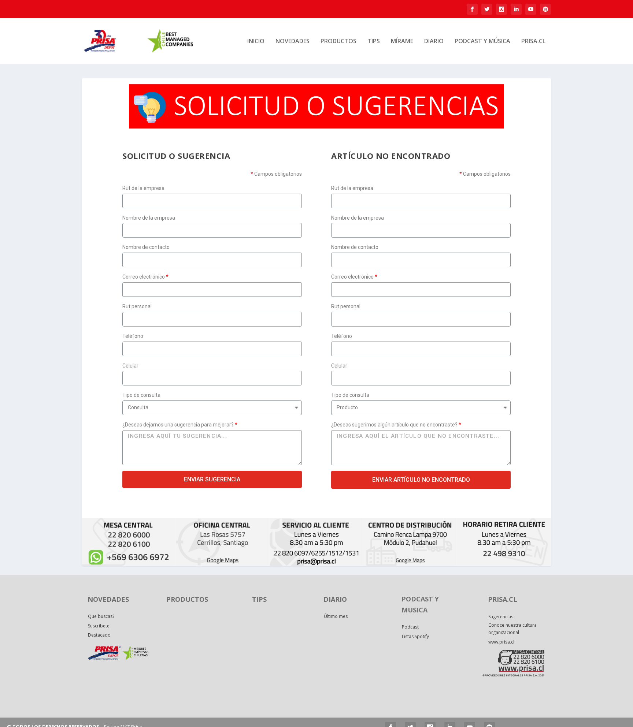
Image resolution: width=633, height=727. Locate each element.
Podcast (410, 627)
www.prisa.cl (501, 642)
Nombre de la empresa (148, 218)
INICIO (255, 41)
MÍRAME (402, 41)
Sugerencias (500, 617)
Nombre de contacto (146, 247)
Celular (130, 366)
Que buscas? (101, 616)
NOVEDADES (292, 41)
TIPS (373, 41)
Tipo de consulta (141, 395)
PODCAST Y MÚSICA (482, 41)
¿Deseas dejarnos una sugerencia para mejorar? (178, 425)
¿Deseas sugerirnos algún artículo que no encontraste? (394, 425)
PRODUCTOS (338, 41)
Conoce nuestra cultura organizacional (512, 628)
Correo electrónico (143, 277)
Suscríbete (99, 626)
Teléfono (132, 336)
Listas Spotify (415, 636)
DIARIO (434, 41)
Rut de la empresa (143, 188)
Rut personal (137, 306)
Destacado (99, 635)
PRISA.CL (533, 41)
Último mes (336, 616)
